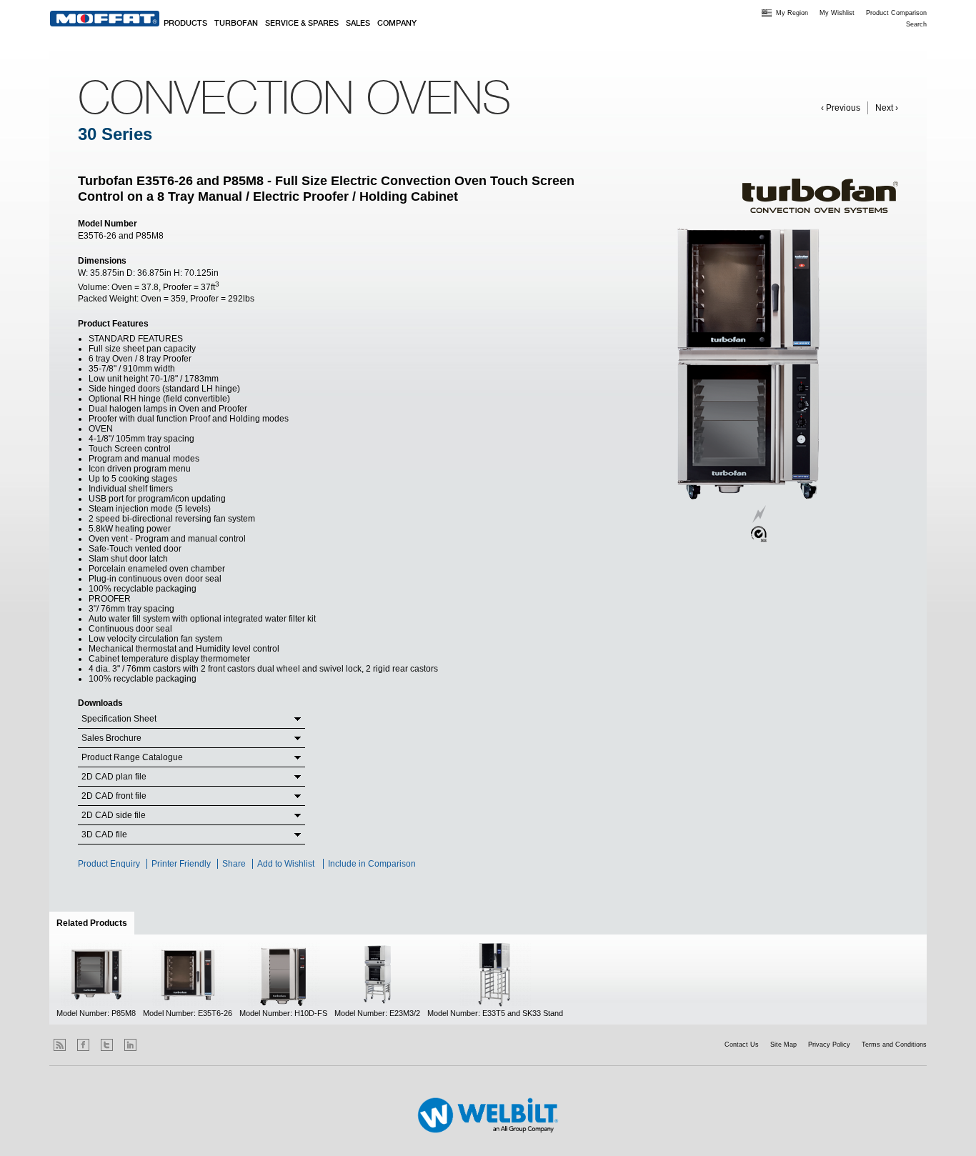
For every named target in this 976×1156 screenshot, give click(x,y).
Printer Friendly (181, 864)
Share (234, 864)
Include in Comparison (373, 864)
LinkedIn (130, 1045)
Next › (886, 108)
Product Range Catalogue (132, 757)
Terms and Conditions (894, 1044)
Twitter (107, 1045)
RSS (60, 1045)
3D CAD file (104, 834)
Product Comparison (896, 12)
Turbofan (236, 23)
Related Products (95, 923)
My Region (792, 12)
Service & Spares (302, 23)
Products (185, 23)
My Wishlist (837, 12)
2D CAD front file (113, 796)
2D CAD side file (113, 815)
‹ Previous (840, 108)
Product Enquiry (109, 864)
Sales (358, 23)
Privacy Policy (829, 1044)
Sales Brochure (111, 738)
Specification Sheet (118, 719)
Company (397, 23)
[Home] (104, 18)
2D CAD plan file (113, 777)
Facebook (83, 1045)
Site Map (783, 1044)
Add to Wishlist (285, 864)
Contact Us (741, 1044)
